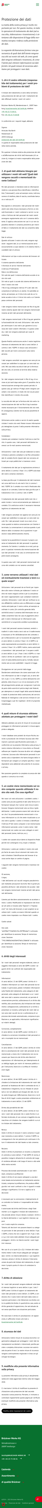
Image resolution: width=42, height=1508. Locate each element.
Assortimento (8, 1475)
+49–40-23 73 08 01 (9, 112)
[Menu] (37, 4)
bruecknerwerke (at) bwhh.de (16, 108)
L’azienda (6, 1469)
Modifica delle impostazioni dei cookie (17, 1411)
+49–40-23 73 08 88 (11, 115)
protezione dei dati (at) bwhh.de (13, 140)
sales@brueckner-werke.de (14, 1455)
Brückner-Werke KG (11, 1438)
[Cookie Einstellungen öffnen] (3, 1504)
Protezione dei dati (14, 1503)
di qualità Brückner (11, 1481)
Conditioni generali (28, 1503)
